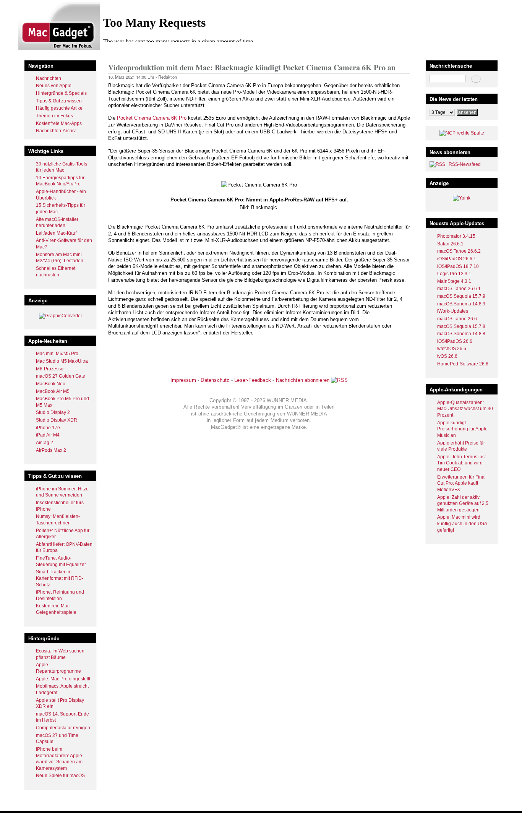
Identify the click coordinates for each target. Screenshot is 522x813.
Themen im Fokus (54, 115)
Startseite (118, 51)
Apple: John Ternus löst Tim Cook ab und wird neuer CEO (461, 463)
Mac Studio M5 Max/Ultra (62, 361)
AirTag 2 (44, 442)
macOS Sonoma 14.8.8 (461, 333)
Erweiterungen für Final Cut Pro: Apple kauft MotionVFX (461, 483)
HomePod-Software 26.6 (462, 364)
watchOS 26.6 (451, 348)
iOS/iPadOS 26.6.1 (456, 258)
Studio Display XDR (56, 420)
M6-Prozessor (50, 369)
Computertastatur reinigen (63, 727)
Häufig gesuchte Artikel (60, 108)
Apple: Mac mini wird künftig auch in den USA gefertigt (462, 523)
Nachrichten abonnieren (302, 380)
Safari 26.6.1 (450, 244)
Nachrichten (48, 78)
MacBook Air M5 (53, 391)
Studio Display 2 (53, 412)
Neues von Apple (53, 85)
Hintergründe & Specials (61, 93)
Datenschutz (215, 380)
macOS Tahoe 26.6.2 (459, 251)
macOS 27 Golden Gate (60, 376)
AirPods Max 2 (51, 450)
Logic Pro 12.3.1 (454, 273)
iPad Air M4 (48, 435)
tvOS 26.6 (447, 356)
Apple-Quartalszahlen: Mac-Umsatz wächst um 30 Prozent (465, 409)
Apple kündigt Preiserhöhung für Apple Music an (462, 429)
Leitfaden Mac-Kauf (56, 233)
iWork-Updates (452, 311)
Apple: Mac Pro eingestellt (63, 679)
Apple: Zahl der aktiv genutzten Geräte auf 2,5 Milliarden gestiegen (462, 504)
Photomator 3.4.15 (456, 236)
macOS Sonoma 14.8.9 (461, 304)
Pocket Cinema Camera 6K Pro (151, 118)
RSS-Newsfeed (465, 164)
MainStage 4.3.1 (454, 281)
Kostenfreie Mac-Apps (59, 123)
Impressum (183, 380)
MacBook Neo (50, 383)
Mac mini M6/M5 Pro (57, 353)
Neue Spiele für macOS (60, 775)
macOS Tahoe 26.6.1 (459, 288)
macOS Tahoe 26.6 (457, 318)
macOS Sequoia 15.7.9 (461, 296)
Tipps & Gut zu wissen (59, 101)
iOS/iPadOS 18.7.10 (458, 266)
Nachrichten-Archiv (56, 130)
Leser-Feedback (252, 380)
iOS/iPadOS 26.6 (454, 341)
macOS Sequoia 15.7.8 (461, 326)
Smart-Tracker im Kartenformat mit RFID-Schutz (59, 578)
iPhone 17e (48, 427)
